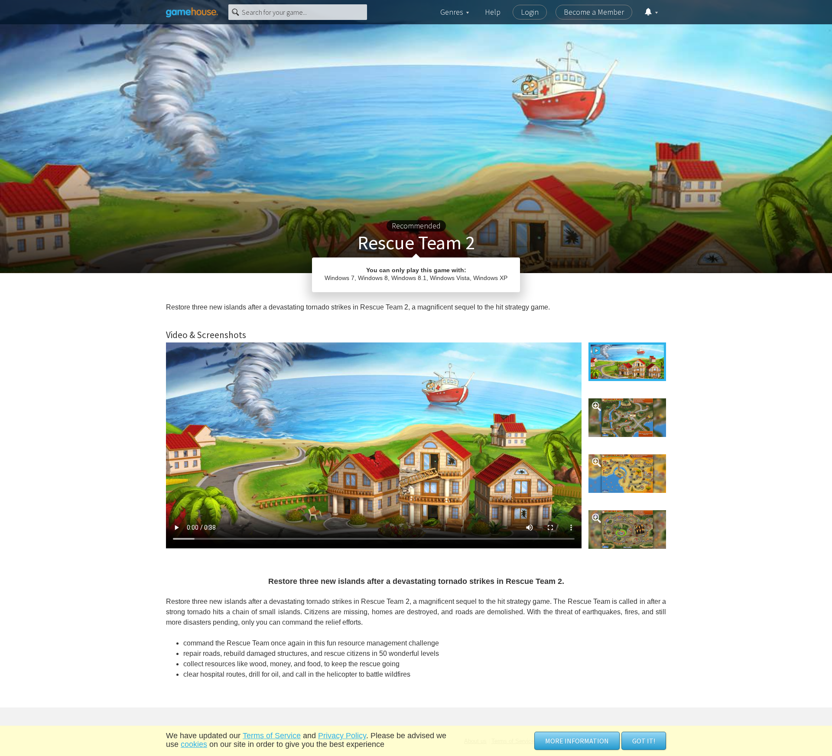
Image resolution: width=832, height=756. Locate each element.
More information (577, 740)
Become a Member (594, 12)
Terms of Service (272, 735)
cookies (194, 744)
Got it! (643, 740)
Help (492, 12)
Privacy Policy (342, 735)
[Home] (192, 12)
